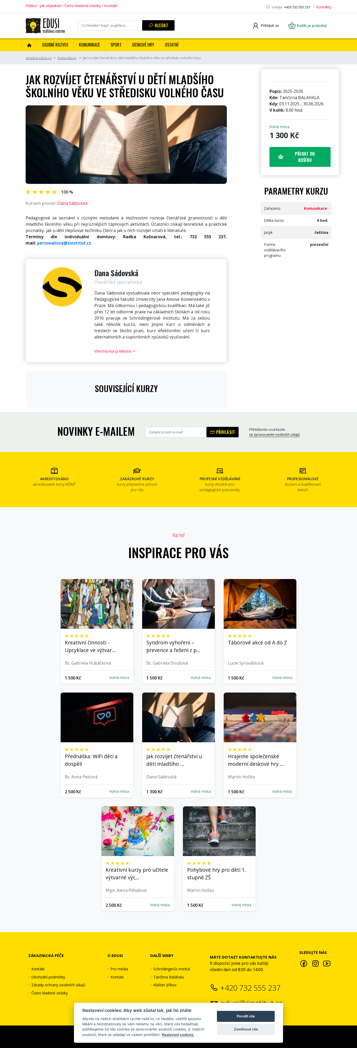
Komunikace (66, 57)
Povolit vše (246, 1016)
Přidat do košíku (305, 157)
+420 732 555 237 (250, 988)
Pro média (119, 968)
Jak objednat (50, 5)
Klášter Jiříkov (164, 984)
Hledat (161, 25)
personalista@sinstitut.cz (64, 243)
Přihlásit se (270, 25)
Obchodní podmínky (48, 977)
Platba (31, 5)
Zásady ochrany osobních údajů (58, 984)
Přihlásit (225, 432)
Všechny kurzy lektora (113, 351)
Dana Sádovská (72, 203)
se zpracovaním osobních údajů (274, 434)
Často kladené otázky (82, 5)
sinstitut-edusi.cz (39, 57)
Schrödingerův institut (171, 968)
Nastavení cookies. (178, 1035)
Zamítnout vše (246, 1029)
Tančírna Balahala (168, 977)
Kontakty (323, 6)
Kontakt (110, 5)
